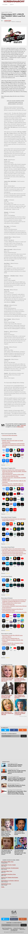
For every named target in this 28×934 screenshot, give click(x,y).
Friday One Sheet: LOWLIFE (8, 644)
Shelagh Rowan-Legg (6, 883)
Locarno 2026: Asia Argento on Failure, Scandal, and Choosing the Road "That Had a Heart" (16, 779)
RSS (23, 919)
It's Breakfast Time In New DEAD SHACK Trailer (13, 549)
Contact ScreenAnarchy (19, 928)
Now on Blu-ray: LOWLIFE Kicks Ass (10, 638)
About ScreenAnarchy (7, 928)
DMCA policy (20, 426)
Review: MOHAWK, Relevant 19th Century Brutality (14, 612)
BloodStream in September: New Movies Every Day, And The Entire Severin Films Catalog (17, 792)
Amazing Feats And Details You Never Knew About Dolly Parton (7, 680)
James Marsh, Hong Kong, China (8, 874)
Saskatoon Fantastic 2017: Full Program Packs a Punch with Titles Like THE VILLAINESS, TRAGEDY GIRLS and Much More (14, 471)
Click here (23, 425)
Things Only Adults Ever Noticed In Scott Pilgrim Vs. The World (20, 713)
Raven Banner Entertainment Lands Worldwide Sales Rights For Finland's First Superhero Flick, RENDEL (13, 445)
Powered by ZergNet (23, 716)
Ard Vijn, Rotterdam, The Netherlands (9, 868)
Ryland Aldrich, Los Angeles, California (10, 880)
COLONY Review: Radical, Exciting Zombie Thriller (15, 765)
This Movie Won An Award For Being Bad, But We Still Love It (6, 852)
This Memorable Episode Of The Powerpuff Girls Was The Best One (20, 852)
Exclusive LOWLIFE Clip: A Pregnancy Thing (12, 643)
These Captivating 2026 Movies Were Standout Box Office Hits (7, 713)
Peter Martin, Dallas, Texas (7, 861)
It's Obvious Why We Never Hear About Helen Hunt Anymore (20, 680)
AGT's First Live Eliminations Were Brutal (20, 833)
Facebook (14, 919)
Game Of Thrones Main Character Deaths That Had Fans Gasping (6, 833)
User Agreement (14, 929)
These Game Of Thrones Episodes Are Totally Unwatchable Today (6, 696)
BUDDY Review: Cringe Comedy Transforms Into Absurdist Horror (17, 772)
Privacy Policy (6, 929)
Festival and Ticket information (9, 435)
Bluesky (6, 919)
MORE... (3, 887)
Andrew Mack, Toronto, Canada (8, 864)
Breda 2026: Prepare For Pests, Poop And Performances (16, 786)
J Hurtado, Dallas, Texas (6, 871)
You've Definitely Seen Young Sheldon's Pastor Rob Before (20, 696)
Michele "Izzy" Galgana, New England (9, 877)
